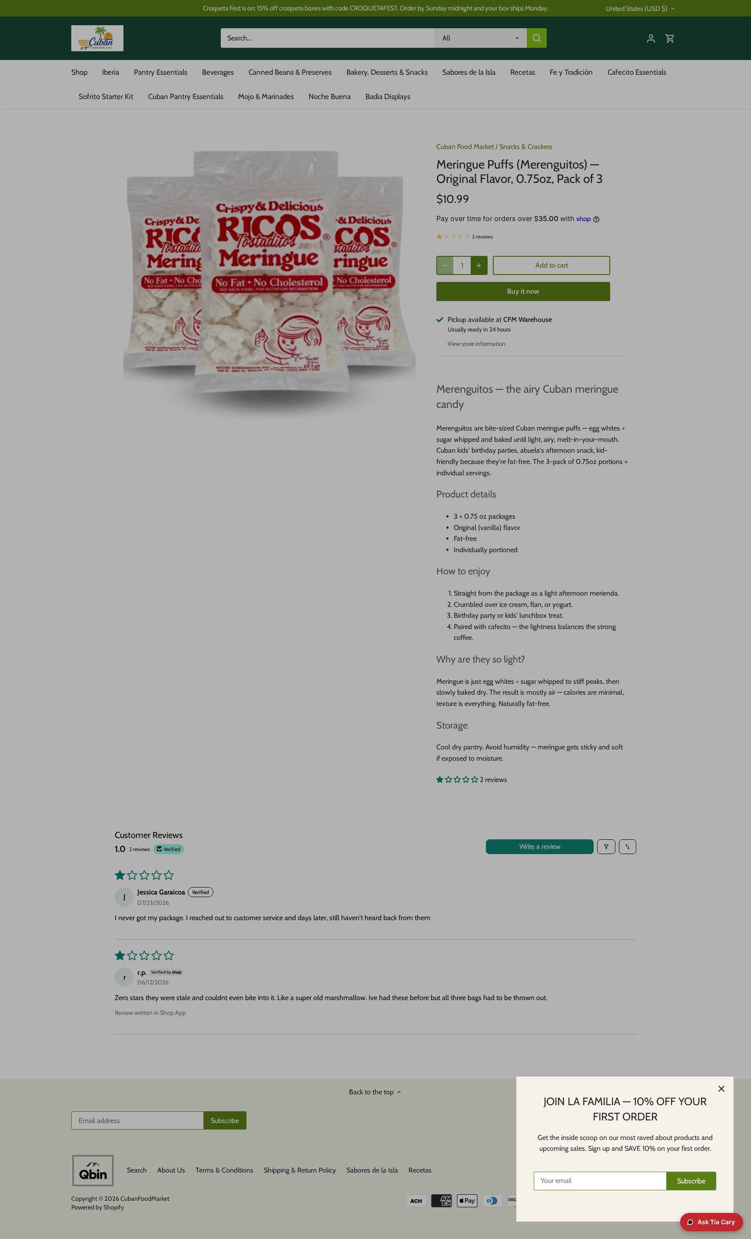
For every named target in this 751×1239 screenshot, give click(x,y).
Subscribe (691, 1181)
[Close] (721, 1088)
